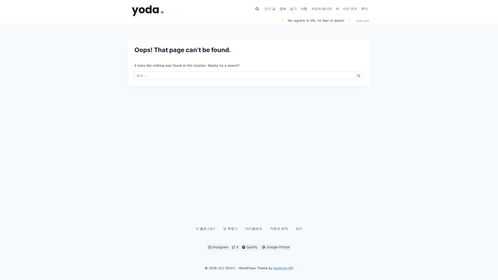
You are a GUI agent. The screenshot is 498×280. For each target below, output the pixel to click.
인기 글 (270, 9)
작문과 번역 (279, 229)
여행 (304, 9)
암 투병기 (230, 229)
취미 (364, 9)
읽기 (293, 9)
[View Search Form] (257, 8)
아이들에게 (253, 229)
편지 (299, 229)
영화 (283, 9)
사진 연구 (350, 9)
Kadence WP (284, 268)
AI (337, 9)
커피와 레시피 (321, 9)
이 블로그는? (205, 229)
